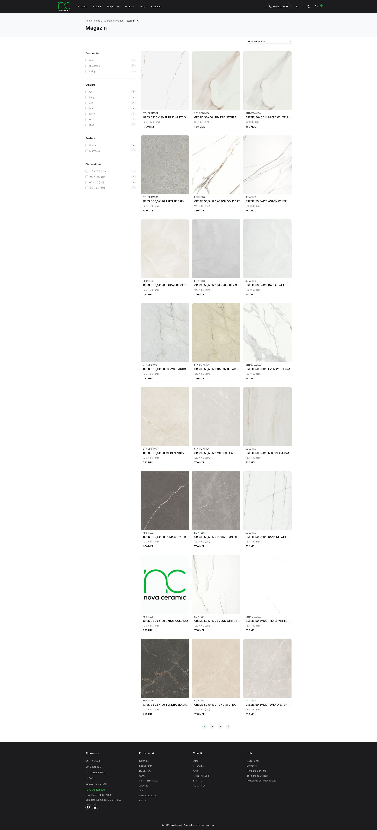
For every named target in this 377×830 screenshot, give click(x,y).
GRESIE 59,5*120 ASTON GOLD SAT (217, 201)
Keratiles (199, 197)
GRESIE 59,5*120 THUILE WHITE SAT (269, 620)
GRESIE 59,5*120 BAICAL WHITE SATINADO (273, 285)
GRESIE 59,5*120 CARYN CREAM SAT (218, 369)
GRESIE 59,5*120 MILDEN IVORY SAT (166, 453)
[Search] (308, 7)
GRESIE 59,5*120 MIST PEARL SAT (267, 453)
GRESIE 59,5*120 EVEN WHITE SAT (267, 369)
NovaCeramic (176, 825)
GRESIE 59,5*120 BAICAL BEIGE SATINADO (170, 285)
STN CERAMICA (150, 113)
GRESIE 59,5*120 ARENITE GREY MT (166, 201)
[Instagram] (95, 807)
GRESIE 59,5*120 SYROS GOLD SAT (165, 620)
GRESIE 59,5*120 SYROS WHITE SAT (217, 620)
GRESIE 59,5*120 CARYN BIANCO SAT (167, 369)
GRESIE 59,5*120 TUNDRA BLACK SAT (167, 704)
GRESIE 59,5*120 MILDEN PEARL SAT (218, 453)
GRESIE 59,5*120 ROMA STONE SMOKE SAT (222, 536)
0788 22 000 (280, 6)
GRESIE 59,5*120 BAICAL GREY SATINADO (221, 285)
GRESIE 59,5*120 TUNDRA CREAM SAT (219, 704)
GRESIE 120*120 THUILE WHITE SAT (166, 117)
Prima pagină (92, 20)
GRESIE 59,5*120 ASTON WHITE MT (268, 201)
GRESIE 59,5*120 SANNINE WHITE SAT (270, 536)
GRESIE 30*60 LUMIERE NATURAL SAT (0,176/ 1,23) (227, 117)
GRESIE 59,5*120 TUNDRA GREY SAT (269, 704)
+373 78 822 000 (95, 789)
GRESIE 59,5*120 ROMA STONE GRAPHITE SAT (173, 536)
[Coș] (317, 7)
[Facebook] (88, 807)
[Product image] (165, 80)
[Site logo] (64, 6)
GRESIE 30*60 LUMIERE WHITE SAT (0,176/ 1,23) (276, 117)
